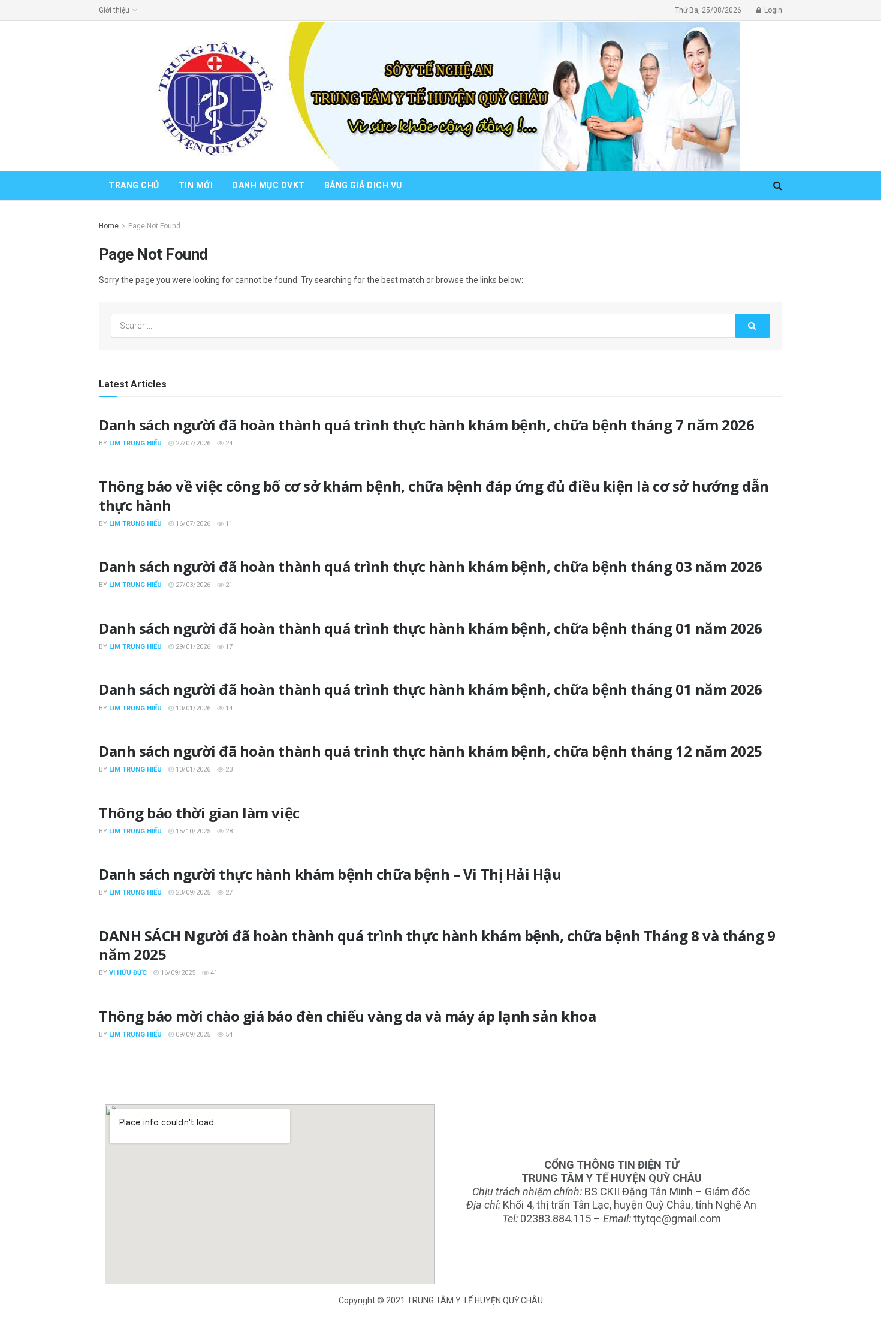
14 (228, 708)
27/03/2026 (192, 585)
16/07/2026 (192, 524)
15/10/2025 (192, 831)
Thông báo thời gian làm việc (199, 813)
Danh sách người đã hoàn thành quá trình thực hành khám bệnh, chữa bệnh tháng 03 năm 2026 (430, 566)
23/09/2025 (192, 892)
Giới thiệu (114, 10)
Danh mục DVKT (268, 185)
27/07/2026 (192, 443)
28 (228, 831)
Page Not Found (154, 226)
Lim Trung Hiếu (135, 443)
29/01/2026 (192, 647)
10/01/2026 (192, 708)
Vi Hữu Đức (128, 973)
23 (228, 769)
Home (109, 226)
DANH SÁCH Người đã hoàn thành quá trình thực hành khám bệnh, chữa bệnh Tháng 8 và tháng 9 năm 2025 (437, 945)
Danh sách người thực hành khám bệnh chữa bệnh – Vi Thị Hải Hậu (330, 874)
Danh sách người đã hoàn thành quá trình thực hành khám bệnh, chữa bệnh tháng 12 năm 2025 (430, 751)
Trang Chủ (133, 185)
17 (228, 647)
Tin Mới (196, 185)
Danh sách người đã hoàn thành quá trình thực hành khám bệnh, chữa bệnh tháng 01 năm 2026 (430, 628)
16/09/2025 (177, 973)
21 (228, 585)
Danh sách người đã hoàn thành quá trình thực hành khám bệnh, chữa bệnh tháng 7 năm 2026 (426, 425)
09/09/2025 (192, 1034)
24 (228, 443)
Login (772, 10)
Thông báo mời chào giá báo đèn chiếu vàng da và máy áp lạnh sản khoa (347, 1016)
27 (228, 892)
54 (228, 1034)
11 (228, 524)
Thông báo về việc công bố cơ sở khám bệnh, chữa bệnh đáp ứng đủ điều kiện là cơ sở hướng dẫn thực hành (434, 495)
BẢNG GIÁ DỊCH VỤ (363, 185)
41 (213, 973)
